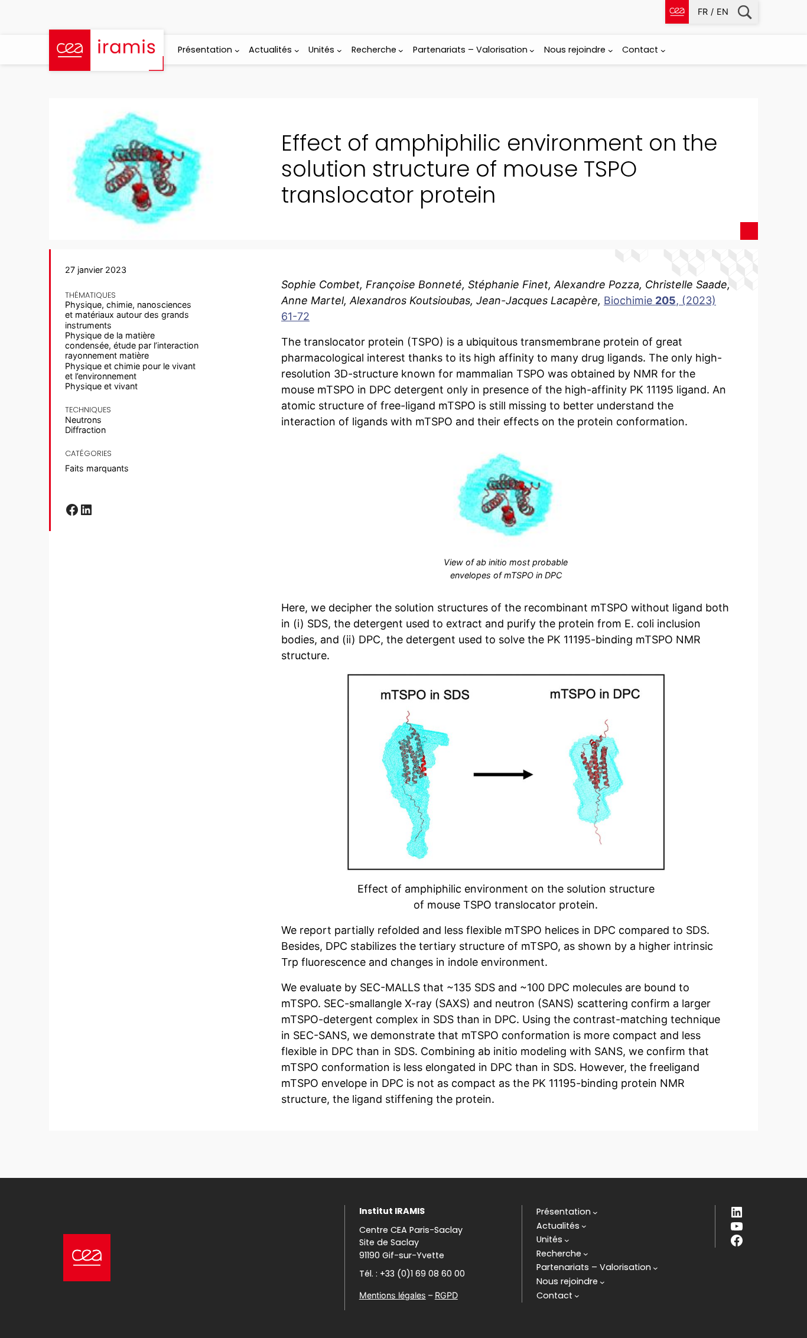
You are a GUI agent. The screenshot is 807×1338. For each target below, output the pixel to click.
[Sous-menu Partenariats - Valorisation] (532, 50)
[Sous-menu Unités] (339, 50)
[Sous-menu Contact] (663, 50)
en (722, 11)
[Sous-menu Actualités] (297, 50)
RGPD (446, 1295)
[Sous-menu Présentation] (237, 50)
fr (703, 11)
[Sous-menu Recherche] (400, 50)
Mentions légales (392, 1295)
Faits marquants (97, 468)
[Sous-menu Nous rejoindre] (610, 50)
